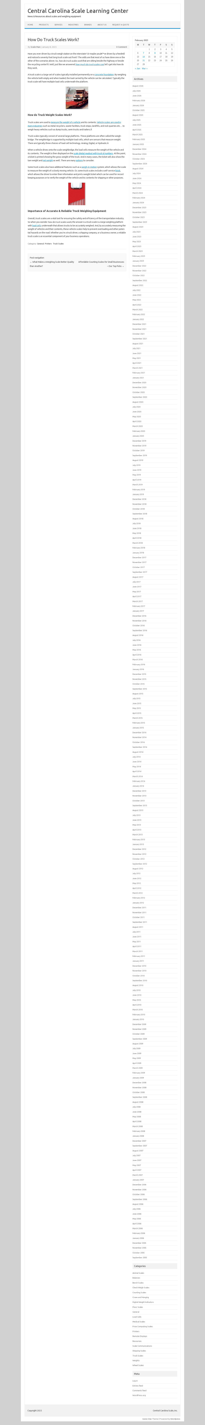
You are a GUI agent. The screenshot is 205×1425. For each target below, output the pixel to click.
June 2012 (137, 878)
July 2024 (136, 173)
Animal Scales (138, 1273)
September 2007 (140, 1146)
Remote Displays (140, 1336)
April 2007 (137, 1170)
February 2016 (139, 664)
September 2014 (140, 747)
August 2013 (138, 810)
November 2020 (139, 387)
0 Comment (121, 47)
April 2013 (137, 830)
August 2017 (138, 577)
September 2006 (140, 1199)
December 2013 (139, 791)
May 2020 (137, 416)
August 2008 (138, 1102)
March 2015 (138, 718)
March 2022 (138, 309)
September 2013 (140, 805)
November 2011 (139, 912)
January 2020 (138, 436)
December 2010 (139, 966)
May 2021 (137, 358)
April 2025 (137, 130)
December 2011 (139, 907)
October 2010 (139, 976)
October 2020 (139, 392)
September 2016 (140, 630)
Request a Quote (120, 25)
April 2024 (137, 188)
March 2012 (138, 893)
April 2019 (137, 480)
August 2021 (138, 344)
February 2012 (139, 898)
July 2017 (136, 582)
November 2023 (139, 212)
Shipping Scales (139, 1351)
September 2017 (140, 572)
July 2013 (136, 815)
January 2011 (138, 961)
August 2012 (138, 869)
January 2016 (138, 669)
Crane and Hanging (141, 1297)
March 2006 (138, 1228)
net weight (48, 160)
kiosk (117, 170)
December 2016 (139, 616)
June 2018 (137, 528)
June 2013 (137, 820)
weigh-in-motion (89, 167)
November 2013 (139, 796)
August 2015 (138, 694)
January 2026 (138, 105)
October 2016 (139, 625)
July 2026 (136, 91)
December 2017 (139, 557)
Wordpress (175, 1419)
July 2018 (136, 523)
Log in (135, 1381)
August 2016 (138, 635)
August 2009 (138, 1044)
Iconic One (147, 1419)
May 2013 (137, 825)
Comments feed (139, 1390)
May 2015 (137, 708)
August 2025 (138, 115)
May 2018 (137, 533)
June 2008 (137, 1112)
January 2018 (138, 553)
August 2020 (138, 402)
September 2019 (140, 455)
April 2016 (137, 655)
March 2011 (138, 951)
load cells (36, 225)
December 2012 (139, 849)
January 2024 (138, 202)
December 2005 (139, 1243)
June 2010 (137, 995)
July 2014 (136, 757)
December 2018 (139, 499)
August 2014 (138, 752)
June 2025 (137, 125)
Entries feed (138, 1386)
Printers (48, 244)
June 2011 (137, 937)
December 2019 (139, 441)
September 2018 (140, 514)
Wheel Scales (138, 1365)
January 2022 (138, 319)
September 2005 (140, 1257)
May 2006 (137, 1219)
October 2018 (139, 509)
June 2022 (137, 295)
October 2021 (139, 334)
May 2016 (137, 650)
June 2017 (137, 587)
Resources (137, 1341)
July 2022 (136, 290)
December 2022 (139, 266)
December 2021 (139, 324)
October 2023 (139, 217)
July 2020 (136, 407)
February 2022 (139, 314)
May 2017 (137, 591)
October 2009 (139, 1034)
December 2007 (139, 1141)
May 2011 (137, 941)
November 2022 (139, 271)
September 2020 (140, 397)
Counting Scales (139, 1292)
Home (30, 25)
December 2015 (139, 674)
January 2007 (138, 1180)
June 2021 (137, 353)
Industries (73, 25)
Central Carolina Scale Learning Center (78, 11)
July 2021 (136, 348)
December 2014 (139, 732)
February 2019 (139, 489)
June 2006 (137, 1214)
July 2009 (136, 1048)
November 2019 (139, 446)
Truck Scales (58, 244)
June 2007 (137, 1160)
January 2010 (138, 1019)
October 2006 (139, 1194)
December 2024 (139, 149)
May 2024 (137, 183)
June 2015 (137, 703)
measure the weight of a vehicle (66, 122)
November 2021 (139, 329)
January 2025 (138, 144)
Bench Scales (138, 1283)
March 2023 (138, 251)
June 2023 (137, 236)
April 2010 (137, 1005)
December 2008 (139, 1082)
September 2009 (140, 1039)
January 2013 (138, 844)
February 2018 (139, 548)
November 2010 (139, 971)
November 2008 (139, 1087)
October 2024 (139, 159)
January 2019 (138, 494)
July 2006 (136, 1209)
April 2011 (137, 946)
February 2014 (139, 781)
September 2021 (140, 339)
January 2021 (138, 378)
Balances (136, 1278)
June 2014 (137, 762)
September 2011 (140, 922)
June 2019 (137, 470)
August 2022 (138, 285)
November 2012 (139, 854)
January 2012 (138, 903)
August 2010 (138, 985)
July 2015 (136, 698)
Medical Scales (139, 1322)
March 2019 (138, 484)
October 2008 (139, 1092)
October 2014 (139, 742)
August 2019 (138, 460)
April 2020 (137, 421)
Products (43, 25)
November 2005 (139, 1248)
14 (144, 57)
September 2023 (140, 222)
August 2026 (138, 86)
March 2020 (138, 426)
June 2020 (137, 412)
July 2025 (136, 120)
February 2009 (139, 1073)
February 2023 (139, 256)
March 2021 (138, 368)
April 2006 (137, 1224)
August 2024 (138, 169)
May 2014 (137, 766)
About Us (102, 25)
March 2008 (138, 1126)
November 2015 (139, 679)
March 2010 (138, 1009)
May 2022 (137, 300)
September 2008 (140, 1097)
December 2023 (139, 207)
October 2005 (139, 1253)
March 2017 (138, 601)
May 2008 (137, 1117)
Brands (88, 25)
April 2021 (137, 363)
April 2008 (137, 1121)
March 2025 (138, 134)
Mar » (145, 68)
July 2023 (136, 232)
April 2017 (137, 596)
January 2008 (138, 1136)
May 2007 (137, 1165)
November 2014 (139, 737)
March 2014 (138, 776)
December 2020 (139, 382)
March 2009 (138, 1068)
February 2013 (139, 839)
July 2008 (136, 1107)
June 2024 (137, 178)
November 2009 (139, 1029)
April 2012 (137, 888)
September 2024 (140, 164)
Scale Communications (142, 1346)
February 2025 (139, 139)
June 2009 (137, 1053)
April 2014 (137, 771)
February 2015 (139, 723)
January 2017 (138, 611)
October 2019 (139, 450)
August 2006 (138, 1204)
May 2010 (137, 1000)
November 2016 (139, 621)
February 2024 (139, 198)
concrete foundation (104, 74)
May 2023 (137, 241)
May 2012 (137, 883)
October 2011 (139, 917)
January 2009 (138, 1078)
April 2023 (137, 246)
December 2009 (139, 1024)
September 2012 (140, 864)
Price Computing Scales (143, 1326)
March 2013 (138, 834)
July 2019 (136, 465)
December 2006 (139, 1184)
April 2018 (137, 538)
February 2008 (139, 1131)
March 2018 (138, 543)
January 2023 (138, 261)
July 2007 (136, 1155)
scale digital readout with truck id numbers (93, 153)
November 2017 (139, 562)
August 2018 (138, 519)
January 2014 (138, 786)
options (79, 160)
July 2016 (136, 640)
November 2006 (139, 1189)
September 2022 (140, 280)
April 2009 (137, 1063)
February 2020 (139, 431)
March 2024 (138, 193)
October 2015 (139, 684)
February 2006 (139, 1233)
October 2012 (139, 859)
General (40, 244)
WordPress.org (139, 1395)
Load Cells (137, 1317)
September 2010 (140, 980)
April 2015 (137, 713)
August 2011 (138, 927)
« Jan (137, 68)
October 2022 (139, 275)
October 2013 (139, 801)
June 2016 (137, 645)
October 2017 (139, 567)
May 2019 (137, 475)
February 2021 (139, 373)
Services (58, 25)
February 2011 (139, 956)
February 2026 (139, 100)
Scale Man (35, 47)
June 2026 (137, 96)
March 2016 (138, 659)
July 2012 (136, 873)
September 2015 (140, 689)
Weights (136, 1360)
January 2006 (138, 1238)
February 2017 (139, 606)
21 (144, 60)
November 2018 (139, 504)
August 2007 (138, 1151)
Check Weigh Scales (141, 1287)
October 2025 (139, 110)
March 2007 (138, 1175)
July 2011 (136, 932)
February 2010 (139, 1014)
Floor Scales (138, 1307)
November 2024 (139, 154)
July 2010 (136, 990)
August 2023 (138, 227)
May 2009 (137, 1058)
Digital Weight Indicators (143, 1302)
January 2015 (138, 728)
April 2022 (137, 305)
